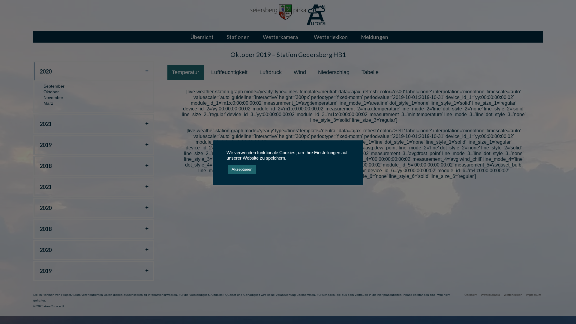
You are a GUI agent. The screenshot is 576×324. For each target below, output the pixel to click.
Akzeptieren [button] (242, 169)
